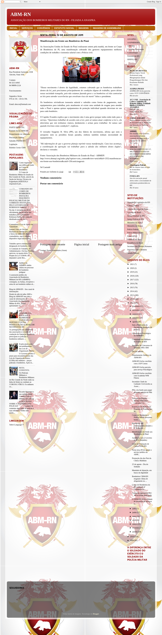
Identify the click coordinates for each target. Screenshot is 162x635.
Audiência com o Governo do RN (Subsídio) (142, 439)
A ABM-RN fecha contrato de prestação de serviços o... (142, 501)
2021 (132, 264)
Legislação (13, 144)
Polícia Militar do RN (135, 233)
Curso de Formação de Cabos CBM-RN (140, 445)
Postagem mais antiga (110, 244)
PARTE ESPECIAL (17, 127)
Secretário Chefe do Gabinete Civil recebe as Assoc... (142, 384)
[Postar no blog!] (76, 172)
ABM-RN (20, 14)
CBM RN (131, 46)
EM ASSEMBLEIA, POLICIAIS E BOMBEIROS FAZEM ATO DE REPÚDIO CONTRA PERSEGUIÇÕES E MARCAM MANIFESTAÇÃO (21, 319)
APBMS (133, 131)
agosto (135, 322)
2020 (132, 268)
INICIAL (13, 28)
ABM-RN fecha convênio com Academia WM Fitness (142, 375)
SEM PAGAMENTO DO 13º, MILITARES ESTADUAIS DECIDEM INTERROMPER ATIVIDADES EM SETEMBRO (140, 154)
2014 (132, 291)
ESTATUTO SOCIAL (64, 28)
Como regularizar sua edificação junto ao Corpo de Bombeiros (26, 166)
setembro (136, 318)
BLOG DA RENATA (138, 71)
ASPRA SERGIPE (137, 118)
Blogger (96, 614)
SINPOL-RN (132, 59)
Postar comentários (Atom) (57, 250)
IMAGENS (84, 28)
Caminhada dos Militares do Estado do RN (141, 340)
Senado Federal (133, 253)
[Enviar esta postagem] (69, 172)
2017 (132, 280)
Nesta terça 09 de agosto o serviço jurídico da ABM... (142, 452)
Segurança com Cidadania (137, 250)
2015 (132, 287)
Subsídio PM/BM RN (17, 141)
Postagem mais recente (52, 244)
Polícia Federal (132, 229)
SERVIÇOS (27, 28)
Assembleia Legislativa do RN (138, 202)
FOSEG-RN (135, 176)
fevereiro (135, 528)
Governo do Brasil (134, 212)
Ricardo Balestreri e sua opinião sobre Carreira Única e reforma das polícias (26, 395)
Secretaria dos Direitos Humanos (139, 246)
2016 (132, 284)
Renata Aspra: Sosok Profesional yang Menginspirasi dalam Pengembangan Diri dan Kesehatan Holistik (139, 77)
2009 (132, 540)
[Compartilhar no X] (79, 172)
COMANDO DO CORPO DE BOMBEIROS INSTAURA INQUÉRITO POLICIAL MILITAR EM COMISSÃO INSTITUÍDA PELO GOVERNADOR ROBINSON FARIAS (20, 198)
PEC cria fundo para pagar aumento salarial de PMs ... (142, 392)
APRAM (133, 147)
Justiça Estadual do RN (136, 216)
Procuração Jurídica (16, 138)
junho (134, 512)
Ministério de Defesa (135, 226)
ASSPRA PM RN (137, 89)
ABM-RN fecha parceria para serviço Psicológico (142, 368)
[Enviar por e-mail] (74, 172)
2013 (132, 295)
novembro (136, 310)
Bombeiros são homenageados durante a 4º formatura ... (142, 425)
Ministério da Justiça (135, 223)
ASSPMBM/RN (133, 43)
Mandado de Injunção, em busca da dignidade (142, 471)
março (134, 524)
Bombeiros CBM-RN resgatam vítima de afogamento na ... (140, 478)
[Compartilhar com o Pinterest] (83, 172)
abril (134, 520)
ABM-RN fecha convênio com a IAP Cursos (142, 362)
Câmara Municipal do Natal (137, 209)
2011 (132, 303)
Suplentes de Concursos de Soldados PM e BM (142, 346)
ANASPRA (131, 39)
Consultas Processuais (135, 49)
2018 (132, 276)
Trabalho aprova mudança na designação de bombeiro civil (20, 245)
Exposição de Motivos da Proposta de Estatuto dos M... (142, 409)
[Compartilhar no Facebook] (81, 172)
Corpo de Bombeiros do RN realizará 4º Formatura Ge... (141, 487)
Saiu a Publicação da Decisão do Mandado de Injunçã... (142, 327)
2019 (132, 272)
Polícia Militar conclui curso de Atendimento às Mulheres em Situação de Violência (140, 122)
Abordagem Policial (138, 165)
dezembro (136, 306)
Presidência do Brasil (135, 243)
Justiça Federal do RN (135, 219)
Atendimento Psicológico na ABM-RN (141, 334)
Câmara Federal (133, 206)
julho (134, 509)
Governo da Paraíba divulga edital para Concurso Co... (140, 400)
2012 (132, 299)
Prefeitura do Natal (134, 239)
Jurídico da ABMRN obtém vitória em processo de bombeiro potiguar (26, 267)
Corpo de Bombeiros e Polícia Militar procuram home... (142, 417)
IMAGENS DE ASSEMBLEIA (107, 28)
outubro (135, 314)
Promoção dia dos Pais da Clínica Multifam (141, 459)
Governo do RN (133, 56)
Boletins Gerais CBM (17, 148)
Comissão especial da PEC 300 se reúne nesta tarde (142, 494)
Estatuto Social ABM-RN (18, 131)
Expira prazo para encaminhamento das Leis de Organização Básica (26, 347)
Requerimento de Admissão (19, 134)
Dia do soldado (137, 351)
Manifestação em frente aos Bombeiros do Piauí (142, 433)
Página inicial (81, 244)
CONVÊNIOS (43, 28)
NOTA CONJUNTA (24, 369)
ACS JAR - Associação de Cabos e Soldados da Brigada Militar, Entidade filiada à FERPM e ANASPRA (140, 103)
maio (134, 516)
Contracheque (132, 53)
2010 (132, 537)
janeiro (135, 532)
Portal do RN (132, 236)
